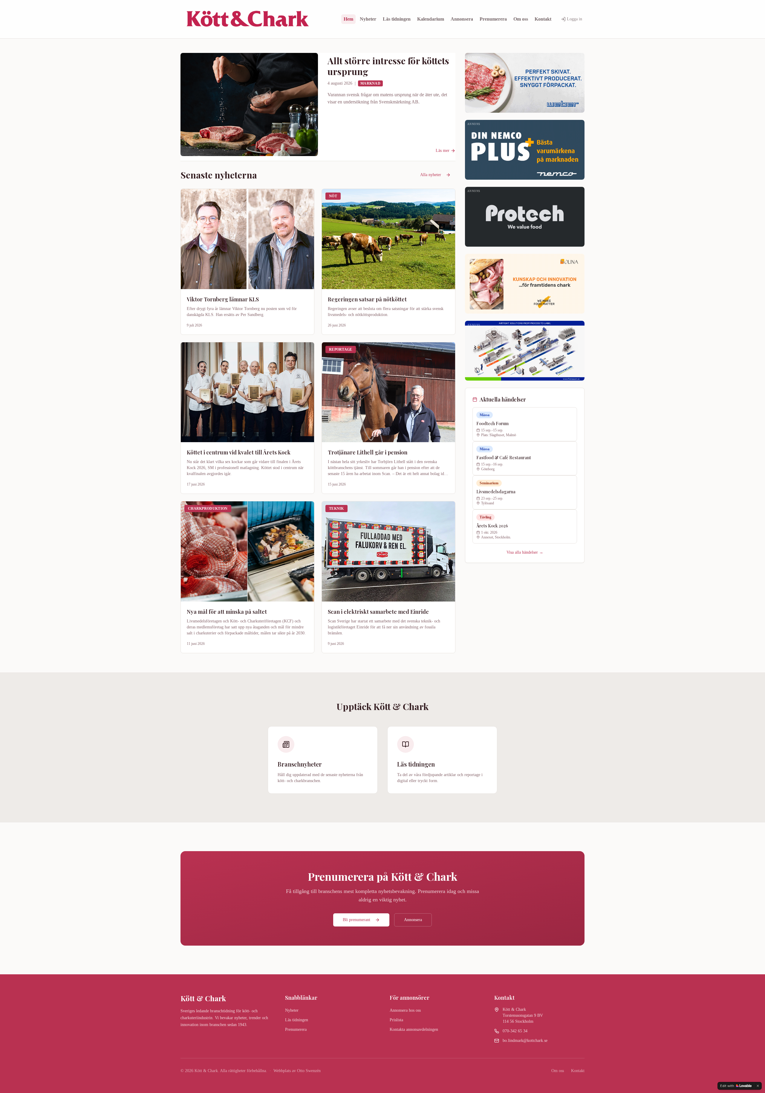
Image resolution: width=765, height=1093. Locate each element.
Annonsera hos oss (405, 1010)
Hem (348, 19)
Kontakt (543, 19)
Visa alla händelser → (525, 552)
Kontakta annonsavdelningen (414, 1029)
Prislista (396, 1020)
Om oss (520, 19)
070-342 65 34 (515, 1031)
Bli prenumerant (356, 920)
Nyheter (368, 19)
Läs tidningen (397, 19)
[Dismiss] (757, 1085)
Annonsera (462, 19)
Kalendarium (430, 19)
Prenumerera (493, 19)
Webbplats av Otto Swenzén (297, 1070)
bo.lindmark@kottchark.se (525, 1040)
